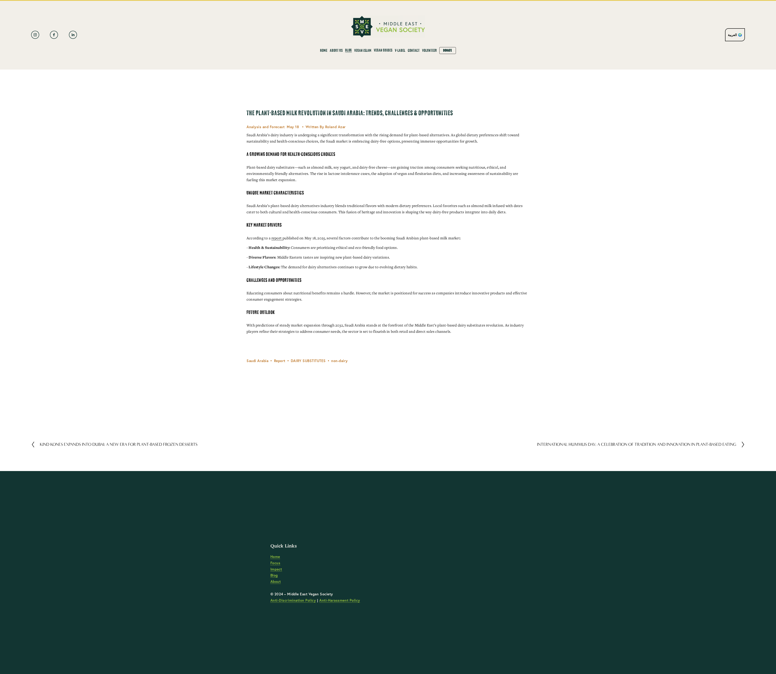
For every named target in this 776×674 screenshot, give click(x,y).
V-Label (400, 50)
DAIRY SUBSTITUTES (308, 360)
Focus (275, 563)
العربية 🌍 (735, 35)
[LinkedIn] (73, 35)
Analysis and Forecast (266, 127)
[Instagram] (35, 35)
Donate (447, 50)
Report (279, 360)
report (277, 238)
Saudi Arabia (257, 360)
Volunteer (429, 50)
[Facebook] (54, 35)
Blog (274, 575)
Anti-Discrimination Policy (293, 600)
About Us (336, 50)
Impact (276, 569)
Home (323, 50)
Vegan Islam (362, 50)
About (275, 581)
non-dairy (339, 360)
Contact (414, 50)
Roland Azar (335, 127)
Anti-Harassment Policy (339, 600)
